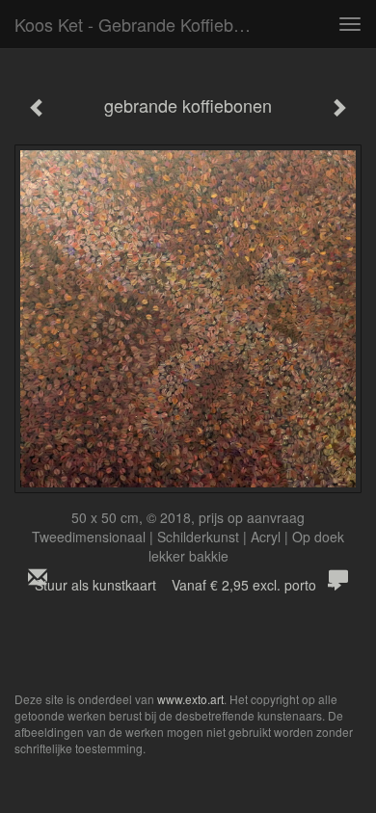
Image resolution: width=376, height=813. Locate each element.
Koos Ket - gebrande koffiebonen (143, 24)
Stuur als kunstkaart (175, 584)
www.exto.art (190, 699)
